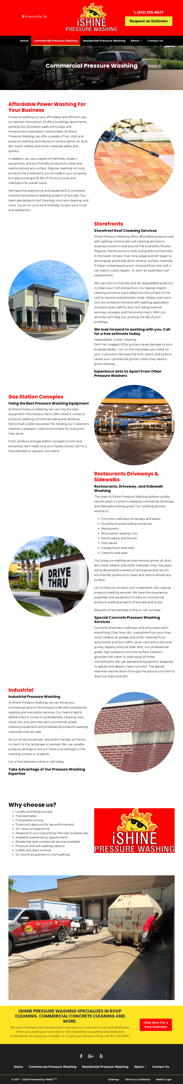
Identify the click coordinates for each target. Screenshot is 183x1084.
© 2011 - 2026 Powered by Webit (34, 1079)
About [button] (135, 40)
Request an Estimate (149, 21)
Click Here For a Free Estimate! (156, 1025)
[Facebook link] (81, 1056)
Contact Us (155, 40)
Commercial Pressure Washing (57, 40)
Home (24, 40)
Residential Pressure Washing (104, 40)
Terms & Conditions (137, 1079)
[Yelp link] (101, 1056)
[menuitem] (24, 41)
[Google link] (91, 1056)
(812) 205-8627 (150, 12)
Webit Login (164, 1079)
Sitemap (113, 1079)
